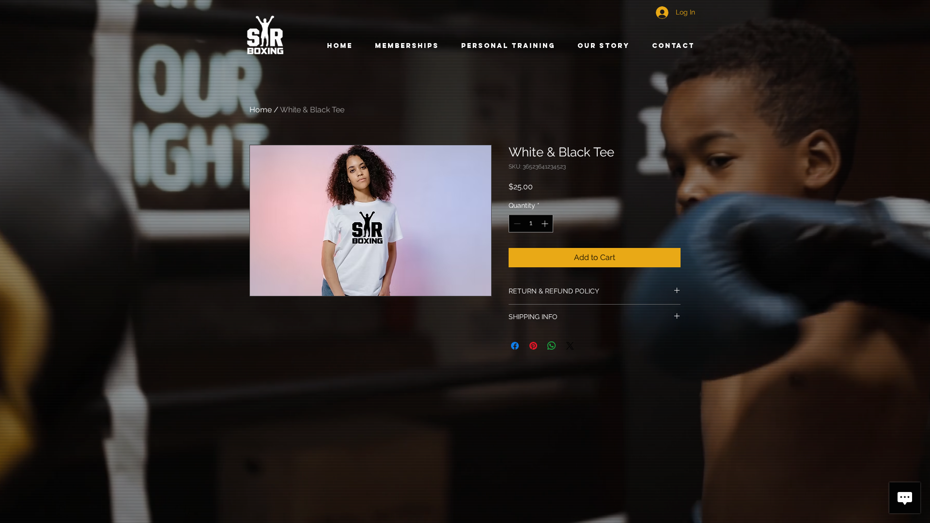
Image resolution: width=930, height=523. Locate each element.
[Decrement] (516, 223)
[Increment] (546, 223)
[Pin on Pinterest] (533, 346)
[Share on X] (570, 346)
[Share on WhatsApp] (552, 346)
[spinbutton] (531, 223)
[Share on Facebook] (515, 346)
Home (260, 109)
